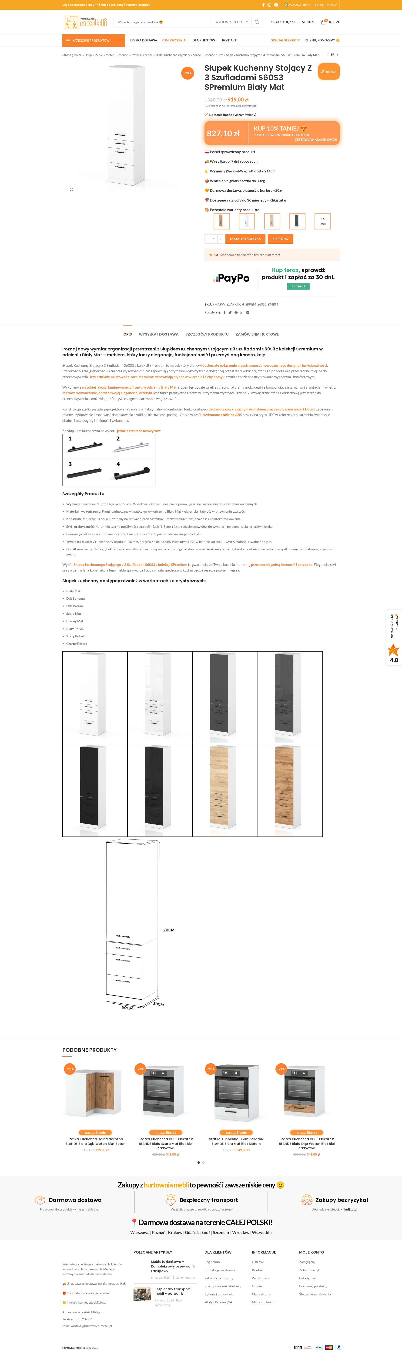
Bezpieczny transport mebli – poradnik (172, 1291)
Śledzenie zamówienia (315, 1294)
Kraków (175, 1232)
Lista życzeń (307, 1278)
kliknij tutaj (349, 1209)
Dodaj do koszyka (245, 239)
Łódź (205, 1232)
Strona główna (72, 55)
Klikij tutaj (277, 200)
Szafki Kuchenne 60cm (208, 55)
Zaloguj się (307, 1262)
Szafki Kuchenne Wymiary (172, 55)
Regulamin (212, 1262)
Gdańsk (192, 1232)
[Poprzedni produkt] (328, 55)
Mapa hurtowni (263, 1302)
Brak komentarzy (184, 1277)
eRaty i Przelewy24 (218, 1302)
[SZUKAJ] (257, 22)
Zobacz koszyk (309, 1270)
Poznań (158, 1232)
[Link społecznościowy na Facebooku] (263, 4)
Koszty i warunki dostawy (222, 1286)
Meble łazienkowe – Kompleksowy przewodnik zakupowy (173, 1266)
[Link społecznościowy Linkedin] (242, 312)
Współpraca (261, 1278)
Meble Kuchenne (117, 55)
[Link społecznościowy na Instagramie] (269, 4)
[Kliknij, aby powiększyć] (71, 189)
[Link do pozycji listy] (94, 1312)
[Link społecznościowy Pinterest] (276, 4)
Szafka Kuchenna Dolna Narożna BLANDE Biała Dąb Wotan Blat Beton (95, 1141)
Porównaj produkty (313, 1286)
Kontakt (258, 1270)
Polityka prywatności (219, 1270)
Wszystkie (262, 1232)
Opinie (257, 1286)
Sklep (88, 55)
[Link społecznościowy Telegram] (248, 312)
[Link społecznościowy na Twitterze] (230, 312)
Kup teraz (280, 239)
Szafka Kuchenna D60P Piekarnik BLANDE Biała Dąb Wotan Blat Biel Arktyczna (307, 1143)
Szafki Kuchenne (142, 55)
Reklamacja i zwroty (218, 1278)
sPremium (329, 71)
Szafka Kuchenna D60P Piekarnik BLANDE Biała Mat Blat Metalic (236, 1141)
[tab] (127, 332)
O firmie (258, 1262)
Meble (98, 55)
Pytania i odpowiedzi (219, 1294)
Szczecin (221, 1232)
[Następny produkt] (337, 55)
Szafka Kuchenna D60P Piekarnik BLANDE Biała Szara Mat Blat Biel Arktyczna (166, 1143)
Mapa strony (261, 1294)
